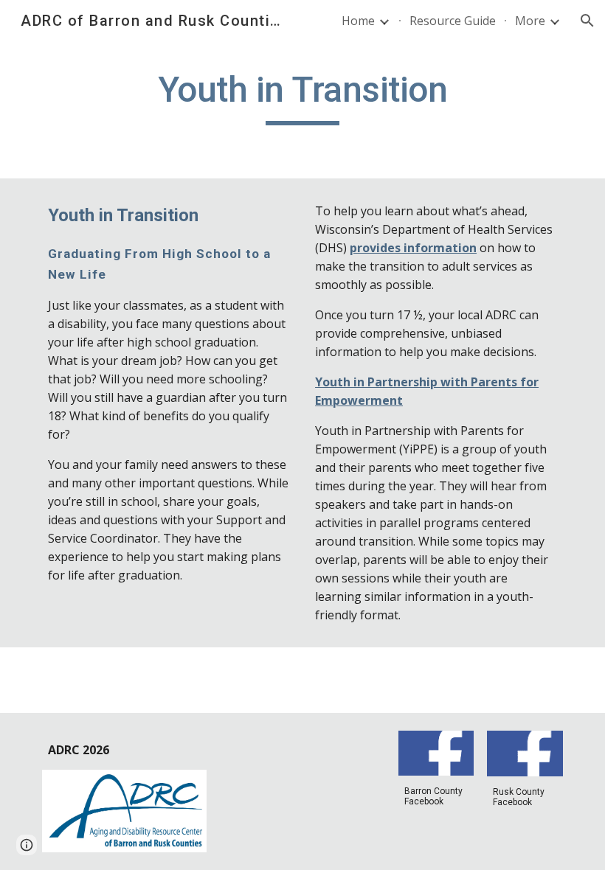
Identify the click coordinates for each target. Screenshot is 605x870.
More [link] (530, 21)
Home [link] (358, 21)
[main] (302, 96)
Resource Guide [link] (452, 21)
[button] (587, 20)
